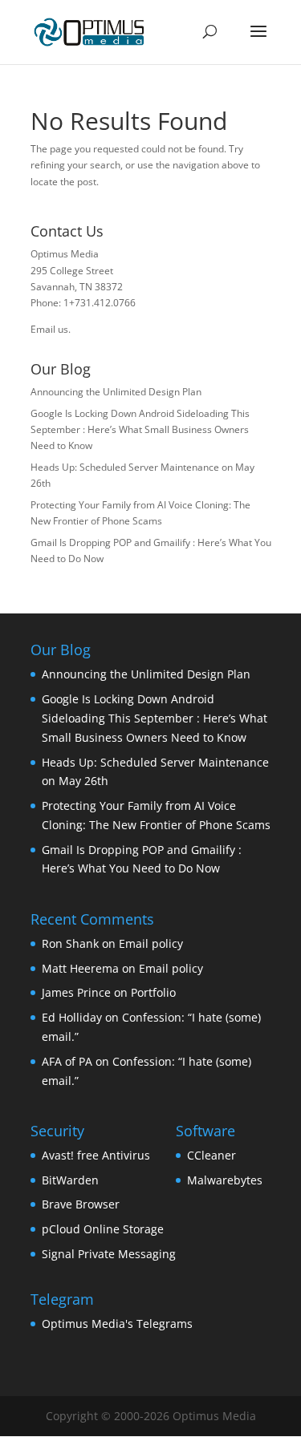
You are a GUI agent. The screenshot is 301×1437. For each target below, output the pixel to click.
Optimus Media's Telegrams (117, 1323)
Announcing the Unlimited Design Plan (116, 392)
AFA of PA (67, 1061)
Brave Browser (81, 1204)
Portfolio (153, 992)
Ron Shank (70, 943)
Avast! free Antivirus (96, 1155)
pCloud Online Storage (103, 1229)
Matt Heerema (80, 968)
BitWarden (70, 1180)
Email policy (151, 943)
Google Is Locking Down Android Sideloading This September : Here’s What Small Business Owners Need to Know (140, 430)
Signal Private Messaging (109, 1253)
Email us (49, 329)
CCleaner (211, 1155)
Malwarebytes (224, 1180)
